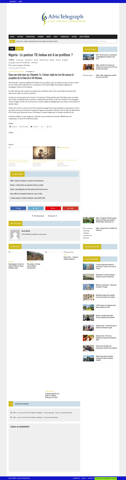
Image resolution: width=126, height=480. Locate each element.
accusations (19, 60)
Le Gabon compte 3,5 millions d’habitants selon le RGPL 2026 (27, 198)
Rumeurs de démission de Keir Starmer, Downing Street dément (105, 316)
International (30, 37)
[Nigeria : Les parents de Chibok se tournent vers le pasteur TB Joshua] (20, 152)
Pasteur (58, 60)
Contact (83, 478)
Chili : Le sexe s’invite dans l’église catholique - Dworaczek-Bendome (35, 417)
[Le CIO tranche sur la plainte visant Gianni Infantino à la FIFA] (88, 309)
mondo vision (44, 60)
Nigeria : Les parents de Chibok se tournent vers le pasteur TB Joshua (19, 161)
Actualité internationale (92, 259)
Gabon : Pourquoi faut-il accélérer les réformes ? (106, 229)
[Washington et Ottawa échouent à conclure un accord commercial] (88, 279)
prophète (65, 60)
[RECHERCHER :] (107, 41)
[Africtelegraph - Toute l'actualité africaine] (63, 19)
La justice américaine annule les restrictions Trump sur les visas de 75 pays (106, 266)
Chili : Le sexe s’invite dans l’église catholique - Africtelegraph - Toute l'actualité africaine (42, 413)
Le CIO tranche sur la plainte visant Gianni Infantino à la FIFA (106, 306)
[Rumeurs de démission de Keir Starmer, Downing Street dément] (88, 319)
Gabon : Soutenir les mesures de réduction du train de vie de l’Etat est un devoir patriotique (106, 67)
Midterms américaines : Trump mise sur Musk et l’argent (106, 286)
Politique (20, 37)
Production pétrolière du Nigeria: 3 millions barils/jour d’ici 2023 (52, 395)
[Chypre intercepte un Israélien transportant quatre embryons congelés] (88, 360)
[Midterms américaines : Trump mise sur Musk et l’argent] (88, 289)
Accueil (12, 37)
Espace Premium (84, 37)
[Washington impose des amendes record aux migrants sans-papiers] (88, 299)
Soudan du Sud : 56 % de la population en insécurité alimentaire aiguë (106, 338)
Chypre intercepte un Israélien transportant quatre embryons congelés (104, 358)
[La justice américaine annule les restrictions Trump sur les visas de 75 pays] (88, 268)
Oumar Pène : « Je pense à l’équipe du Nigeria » (71, 258)
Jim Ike (36, 60)
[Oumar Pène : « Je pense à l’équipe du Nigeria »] (68, 252)
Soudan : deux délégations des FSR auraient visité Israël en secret (29, 189)
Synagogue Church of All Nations (19, 62)
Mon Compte (13, 1)
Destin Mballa (20, 71)
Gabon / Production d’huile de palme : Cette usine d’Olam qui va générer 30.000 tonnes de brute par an (106, 220)
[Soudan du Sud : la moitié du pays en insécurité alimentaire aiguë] (88, 330)
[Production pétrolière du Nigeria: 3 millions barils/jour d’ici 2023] (53, 389)
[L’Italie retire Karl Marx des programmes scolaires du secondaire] (88, 350)
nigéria (52, 60)
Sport (56, 37)
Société (48, 37)
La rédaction (76, 478)
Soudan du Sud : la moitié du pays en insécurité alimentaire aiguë (106, 327)
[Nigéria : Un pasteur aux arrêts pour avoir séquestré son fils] (44, 152)
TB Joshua (34, 62)
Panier (20, 1)
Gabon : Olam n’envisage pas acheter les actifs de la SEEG (106, 76)
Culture (74, 37)
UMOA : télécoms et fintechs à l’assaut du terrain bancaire (27, 181)
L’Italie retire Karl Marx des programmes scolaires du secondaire (106, 347)
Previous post (39, 216)
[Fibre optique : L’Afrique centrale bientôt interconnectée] (35, 259)
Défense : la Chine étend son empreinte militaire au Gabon (26, 185)
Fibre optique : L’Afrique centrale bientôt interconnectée (33, 266)
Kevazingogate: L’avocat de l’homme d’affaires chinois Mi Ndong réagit (16, 266)
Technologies (64, 37)
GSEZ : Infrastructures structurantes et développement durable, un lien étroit (106, 57)
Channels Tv (29, 60)
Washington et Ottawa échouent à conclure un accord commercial (105, 276)
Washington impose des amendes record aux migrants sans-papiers (105, 296)
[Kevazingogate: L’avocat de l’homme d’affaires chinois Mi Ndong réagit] (17, 259)
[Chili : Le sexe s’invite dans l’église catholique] (68, 152)
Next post (51, 216)
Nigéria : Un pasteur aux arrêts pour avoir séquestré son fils (43, 161)
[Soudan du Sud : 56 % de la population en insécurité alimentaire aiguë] (88, 340)
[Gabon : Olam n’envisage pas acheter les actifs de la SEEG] (88, 212)
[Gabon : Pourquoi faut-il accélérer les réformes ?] (88, 238)
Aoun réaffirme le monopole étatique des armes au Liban (26, 194)
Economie (40, 37)
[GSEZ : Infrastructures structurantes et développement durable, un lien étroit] (88, 59)
